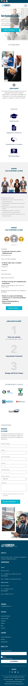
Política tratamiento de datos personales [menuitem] (14, 684)
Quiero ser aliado (9, 30)
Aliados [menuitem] (3, 623)
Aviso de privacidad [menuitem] (8, 679)
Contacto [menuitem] (3, 628)
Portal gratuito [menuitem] (4, 641)
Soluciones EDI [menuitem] (4, 618)
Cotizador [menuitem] (3, 620)
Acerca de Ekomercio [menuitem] (6, 637)
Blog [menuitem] (2, 625)
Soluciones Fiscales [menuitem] (5, 616)
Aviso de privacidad (7, 658)
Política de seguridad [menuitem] (20, 679)
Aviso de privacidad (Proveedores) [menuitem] (14, 681)
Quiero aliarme (13, 308)
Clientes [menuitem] (3, 639)
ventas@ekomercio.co (6, 606)
